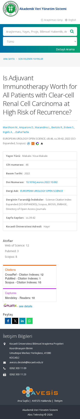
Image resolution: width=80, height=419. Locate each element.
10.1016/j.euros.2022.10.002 (42, 182)
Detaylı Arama (65, 49)
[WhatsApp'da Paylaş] (29, 321)
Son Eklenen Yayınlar (30, 58)
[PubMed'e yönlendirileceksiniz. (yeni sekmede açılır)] (28, 143)
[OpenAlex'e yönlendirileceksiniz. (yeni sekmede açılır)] (41, 143)
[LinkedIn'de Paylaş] (22, 321)
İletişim (58, 400)
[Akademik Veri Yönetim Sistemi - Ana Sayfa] (11, 8)
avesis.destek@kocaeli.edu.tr (26, 362)
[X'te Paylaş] (15, 321)
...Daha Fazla (21, 132)
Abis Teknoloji (36, 414)
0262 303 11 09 (18, 368)
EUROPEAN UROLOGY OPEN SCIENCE (41, 191)
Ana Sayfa (9, 58)
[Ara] (72, 31)
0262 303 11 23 (18, 374)
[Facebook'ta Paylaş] (8, 321)
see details (25, 306)
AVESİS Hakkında (41, 400)
